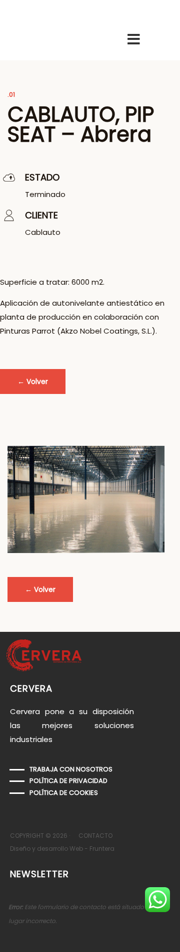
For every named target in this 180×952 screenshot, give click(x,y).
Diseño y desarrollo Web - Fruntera (62, 848)
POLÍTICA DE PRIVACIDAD (69, 780)
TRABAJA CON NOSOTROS (71, 769)
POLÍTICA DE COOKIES (64, 792)
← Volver (33, 381)
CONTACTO (95, 835)
